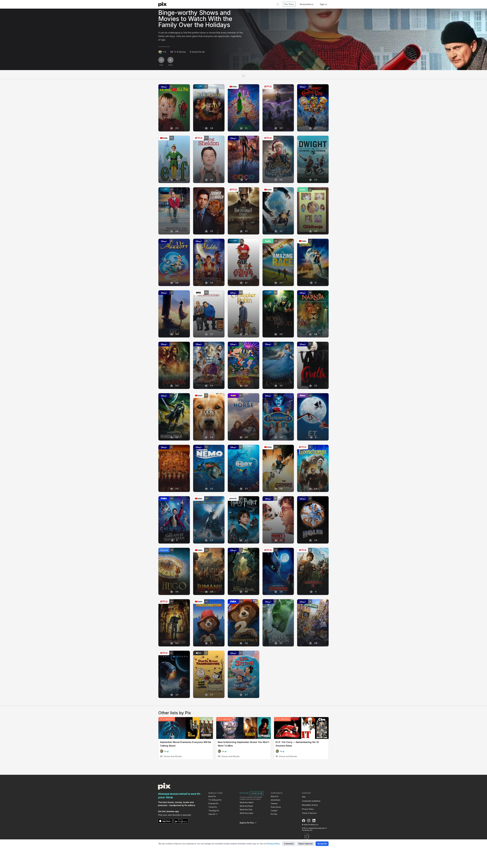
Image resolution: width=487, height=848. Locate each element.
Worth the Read (246, 806)
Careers (274, 803)
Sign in (323, 4)
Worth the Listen (246, 813)
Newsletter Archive (310, 805)
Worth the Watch (247, 802)
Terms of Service (309, 813)
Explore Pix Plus (247, 823)
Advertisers (275, 800)
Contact (274, 810)
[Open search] (278, 4)
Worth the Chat (246, 809)
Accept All (322, 844)
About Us (274, 796)
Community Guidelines (311, 801)
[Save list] (161, 60)
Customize (289, 844)
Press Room (276, 807)
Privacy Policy (308, 809)
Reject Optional (305, 844)
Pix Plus (274, 814)
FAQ (303, 797)
